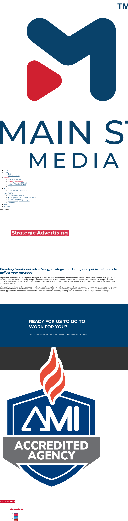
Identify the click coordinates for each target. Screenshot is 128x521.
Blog (5, 204)
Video (10, 192)
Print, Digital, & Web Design (17, 190)
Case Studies (8, 194)
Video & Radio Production (17, 185)
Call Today (7, 501)
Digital (10, 186)
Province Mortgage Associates (19, 201)
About (6, 172)
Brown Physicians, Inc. (16, 199)
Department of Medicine (16, 195)
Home (6, 170)
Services (7, 178)
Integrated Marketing (15, 179)
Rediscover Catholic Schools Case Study (22, 197)
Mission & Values (14, 176)
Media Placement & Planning (18, 183)
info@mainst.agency (17, 509)
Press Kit (7, 206)
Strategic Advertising (15, 181)
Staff (9, 174)
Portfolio (7, 188)
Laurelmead (12, 203)
